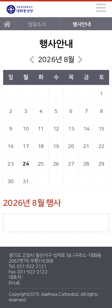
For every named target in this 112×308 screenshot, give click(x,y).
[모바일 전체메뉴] (99, 6)
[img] (101, 7)
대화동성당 (25, 9)
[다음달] (80, 60)
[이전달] (31, 60)
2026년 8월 (56, 60)
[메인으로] (7, 23)
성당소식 (36, 24)
